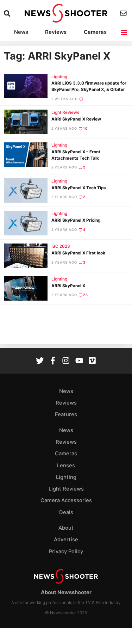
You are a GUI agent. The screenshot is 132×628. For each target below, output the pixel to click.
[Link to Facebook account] (53, 361)
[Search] (8, 13)
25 (85, 295)
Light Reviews (65, 112)
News (21, 32)
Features (66, 414)
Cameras (95, 32)
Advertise (66, 539)
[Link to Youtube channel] (79, 361)
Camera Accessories (66, 500)
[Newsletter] (124, 13)
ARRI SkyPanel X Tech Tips (78, 187)
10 (85, 128)
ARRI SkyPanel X (68, 285)
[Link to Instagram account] (66, 361)
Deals (66, 512)
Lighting (59, 76)
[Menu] (124, 32)
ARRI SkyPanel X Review (76, 119)
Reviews (56, 32)
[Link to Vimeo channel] (92, 361)
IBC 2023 (60, 246)
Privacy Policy (66, 551)
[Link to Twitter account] (40, 361)
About (66, 528)
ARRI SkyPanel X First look (78, 253)
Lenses (66, 465)
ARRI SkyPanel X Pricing (75, 220)
